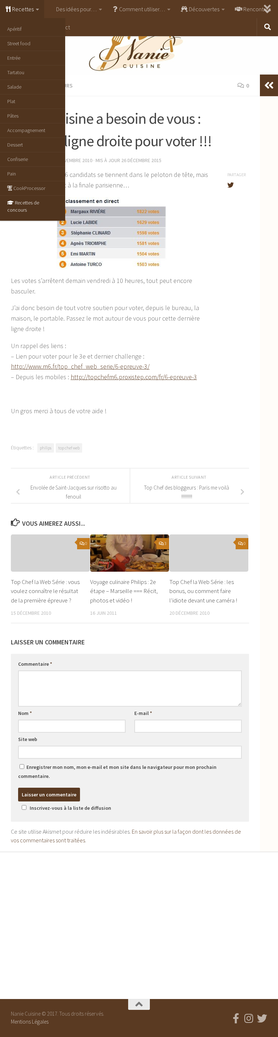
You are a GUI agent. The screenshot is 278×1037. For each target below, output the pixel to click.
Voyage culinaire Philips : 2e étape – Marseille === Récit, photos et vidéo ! (124, 591)
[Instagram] (249, 1018)
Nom (25, 713)
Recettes (22, 9)
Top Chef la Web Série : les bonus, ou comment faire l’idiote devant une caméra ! (203, 591)
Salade (14, 87)
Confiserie (17, 159)
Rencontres (256, 9)
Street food (18, 43)
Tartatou (15, 72)
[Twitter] (262, 1018)
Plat (11, 101)
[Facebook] (236, 1018)
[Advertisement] (139, 923)
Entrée (13, 58)
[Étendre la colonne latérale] (269, 85)
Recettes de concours (23, 206)
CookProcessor (28, 188)
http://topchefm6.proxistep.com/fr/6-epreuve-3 (134, 377)
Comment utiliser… (141, 9)
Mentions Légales (30, 1021)
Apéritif (14, 29)
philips (45, 447)
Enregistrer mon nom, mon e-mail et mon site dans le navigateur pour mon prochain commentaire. (117, 771)
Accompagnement (26, 130)
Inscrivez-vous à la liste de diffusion (70, 808)
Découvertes (203, 9)
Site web (27, 739)
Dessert (15, 144)
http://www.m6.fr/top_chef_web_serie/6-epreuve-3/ (80, 366)
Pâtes (12, 116)
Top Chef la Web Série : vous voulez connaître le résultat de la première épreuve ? (45, 591)
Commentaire (35, 664)
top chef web (69, 447)
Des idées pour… (76, 9)
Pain (11, 173)
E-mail (143, 713)
